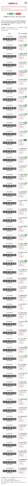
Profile (21, 40)
